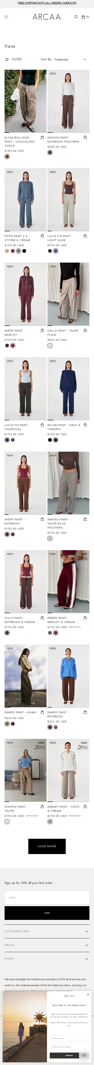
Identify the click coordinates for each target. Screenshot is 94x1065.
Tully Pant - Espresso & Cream (20, 620)
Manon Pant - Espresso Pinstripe (63, 140)
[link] (69, 996)
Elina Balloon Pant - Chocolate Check (19, 142)
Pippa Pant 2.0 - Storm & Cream (18, 238)
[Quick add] (42, 138)
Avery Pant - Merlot (15, 333)
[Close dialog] (88, 994)
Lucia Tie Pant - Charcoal (17, 427)
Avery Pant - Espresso (15, 521)
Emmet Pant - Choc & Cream (63, 809)
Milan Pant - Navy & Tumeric (64, 427)
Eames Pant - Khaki (21, 712)
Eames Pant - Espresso (58, 714)
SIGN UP (69, 1055)
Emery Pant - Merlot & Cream (61, 620)
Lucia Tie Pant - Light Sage (60, 238)
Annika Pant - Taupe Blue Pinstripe (58, 524)
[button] (76, 17)
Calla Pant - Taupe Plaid (63, 333)
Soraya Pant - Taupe (16, 809)
